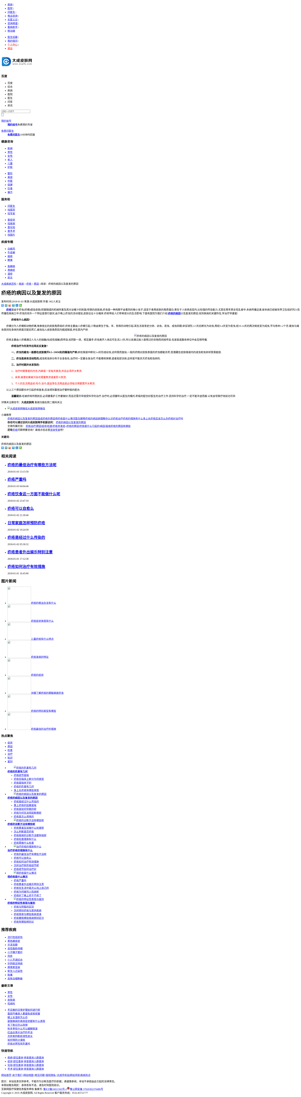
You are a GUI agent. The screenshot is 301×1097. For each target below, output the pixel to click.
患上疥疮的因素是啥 (25, 805)
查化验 (11, 227)
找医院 (11, 209)
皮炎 (10, 277)
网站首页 (6, 1075)
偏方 (10, 192)
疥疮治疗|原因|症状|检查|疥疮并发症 (45, 426)
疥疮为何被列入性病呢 (26, 891)
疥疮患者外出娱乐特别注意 (30, 552)
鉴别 (10, 761)
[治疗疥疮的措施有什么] (27, 846)
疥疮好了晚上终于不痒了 (27, 895)
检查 (10, 750)
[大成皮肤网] (17, 67)
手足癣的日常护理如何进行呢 (24, 1010)
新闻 (10, 148)
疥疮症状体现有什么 (42, 621)
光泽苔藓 (13, 944)
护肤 (10, 167)
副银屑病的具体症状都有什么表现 (26, 1021)
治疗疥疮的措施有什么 (130, 418)
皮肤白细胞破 (15, 978)
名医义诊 (13, 19)
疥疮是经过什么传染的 (26, 537)
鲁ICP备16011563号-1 (55, 1089)
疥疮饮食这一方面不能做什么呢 (34, 494)
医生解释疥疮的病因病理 (89, 418)
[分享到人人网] (17, 305)
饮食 (10, 188)
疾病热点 (85, 1075)
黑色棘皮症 (14, 941)
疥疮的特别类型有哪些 (43, 711)
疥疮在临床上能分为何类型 (29, 779)
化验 (10, 1065)
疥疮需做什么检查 (24, 843)
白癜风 (11, 248)
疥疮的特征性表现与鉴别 (21, 903)
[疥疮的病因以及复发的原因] (30, 794)
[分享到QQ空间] (6, 305)
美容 (10, 177)
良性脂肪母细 (15, 948)
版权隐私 (51, 1075)
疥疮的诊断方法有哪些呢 (21, 824)
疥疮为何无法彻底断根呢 (27, 813)
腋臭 (10, 260)
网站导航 (75, 1075)
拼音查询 (29, 1057)
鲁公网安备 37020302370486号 (86, 1089)
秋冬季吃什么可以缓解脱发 (23, 1028)
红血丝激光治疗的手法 (20, 1032)
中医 (10, 181)
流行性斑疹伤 (15, 937)
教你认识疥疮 (110, 418)
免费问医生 (7, 131)
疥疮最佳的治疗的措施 (43, 729)
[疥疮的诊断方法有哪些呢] (29, 820)
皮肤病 (11, 1000)
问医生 (11, 12)
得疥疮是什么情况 (65, 418)
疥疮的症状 (37, 675)
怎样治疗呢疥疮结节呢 (26, 865)
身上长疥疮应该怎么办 (155, 418)
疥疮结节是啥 (21, 775)
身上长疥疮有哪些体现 (26, 790)
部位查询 (18, 1057)
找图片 (11, 235)
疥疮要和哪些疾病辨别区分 (29, 918)
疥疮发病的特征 (40, 657)
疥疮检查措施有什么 (25, 839)
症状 (10, 742)
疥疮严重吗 (17, 479)
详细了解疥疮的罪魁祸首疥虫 (47, 693)
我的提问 (13, 41)
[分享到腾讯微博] (13, 305)
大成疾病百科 (8, 284)
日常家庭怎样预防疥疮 (26, 523)
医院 (10, 8)
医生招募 (13, 37)
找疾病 (11, 223)
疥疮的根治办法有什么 (43, 603)
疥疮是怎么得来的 (24, 816)
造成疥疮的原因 (46, 418)
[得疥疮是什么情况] (25, 873)
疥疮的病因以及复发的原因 (23, 418)
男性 (10, 152)
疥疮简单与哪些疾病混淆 (27, 914)
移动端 (11, 31)
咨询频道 (13, 23)
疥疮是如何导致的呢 (25, 809)
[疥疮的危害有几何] (25, 767)
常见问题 (40, 1075)
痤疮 (10, 256)
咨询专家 (55, 430)
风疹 (10, 956)
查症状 (11, 219)
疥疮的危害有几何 (18, 771)
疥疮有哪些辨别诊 (24, 921)
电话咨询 (13, 16)
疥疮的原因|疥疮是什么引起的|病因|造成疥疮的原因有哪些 (98, 426)
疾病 (10, 4)
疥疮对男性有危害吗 (19, 1043)
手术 (10, 1069)
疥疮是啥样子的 (22, 782)
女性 (10, 156)
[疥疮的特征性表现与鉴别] (29, 899)
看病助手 (13, 27)
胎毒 (10, 975)
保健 (10, 184)
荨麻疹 (11, 270)
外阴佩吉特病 (15, 963)
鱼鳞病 (11, 266)
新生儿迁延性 (15, 971)
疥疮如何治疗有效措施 (26, 567)
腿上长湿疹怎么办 (18, 1017)
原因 (36, 284)
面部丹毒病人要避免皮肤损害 (24, 1013)
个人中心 (13, 44)
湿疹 (10, 273)
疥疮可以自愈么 (21, 508)
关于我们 (17, 1075)
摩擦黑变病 (14, 967)
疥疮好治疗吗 (175, 418)
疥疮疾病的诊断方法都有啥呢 (30, 835)
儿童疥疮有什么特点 (42, 639)
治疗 (10, 754)
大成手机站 (63, 1075)
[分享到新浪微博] (9, 305)
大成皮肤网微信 (36, 408)
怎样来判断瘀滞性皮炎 (20, 1036)
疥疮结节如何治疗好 (25, 869)
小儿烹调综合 (15, 959)
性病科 (11, 1003)
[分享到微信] (20, 305)
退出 (10, 48)
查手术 (11, 231)
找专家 (11, 213)
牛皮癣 (11, 252)
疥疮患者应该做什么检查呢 (29, 828)
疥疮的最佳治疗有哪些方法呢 (32, 465)
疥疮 (28, 284)
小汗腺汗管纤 (15, 952)
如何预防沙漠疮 (16, 1040)
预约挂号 (6, 121)
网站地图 (29, 1075)
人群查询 (39, 1057)
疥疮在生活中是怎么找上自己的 (31, 888)
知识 (10, 757)
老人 (10, 159)
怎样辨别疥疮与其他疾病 (27, 910)
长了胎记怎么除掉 (18, 1025)
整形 (10, 173)
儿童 (10, 163)
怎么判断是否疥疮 (24, 831)
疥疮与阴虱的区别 (24, 906)
